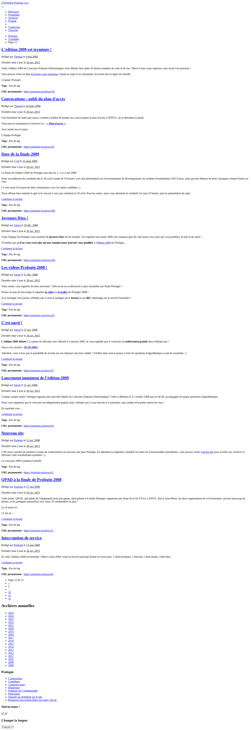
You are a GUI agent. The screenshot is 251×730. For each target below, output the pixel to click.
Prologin (21, 2)
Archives (13, 17)
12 (9, 598)
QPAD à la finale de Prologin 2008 (31, 479)
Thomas (18, 56)
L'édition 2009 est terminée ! (26, 49)
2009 (11, 662)
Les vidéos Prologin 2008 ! (24, 267)
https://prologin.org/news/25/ (39, 315)
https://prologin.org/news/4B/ (39, 210)
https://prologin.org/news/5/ (38, 530)
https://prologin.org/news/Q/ (39, 425)
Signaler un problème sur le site (25, 696)
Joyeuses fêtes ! (14, 218)
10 (9, 592)
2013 (11, 649)
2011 (10, 656)
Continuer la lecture (12, 199)
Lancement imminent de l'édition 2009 (35, 378)
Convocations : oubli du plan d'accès (33, 99)
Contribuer (14, 681)
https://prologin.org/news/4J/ (39, 146)
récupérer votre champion (44, 74)
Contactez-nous (16, 684)
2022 (11, 622)
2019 (11, 631)
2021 (11, 625)
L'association (15, 678)
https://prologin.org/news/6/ (38, 574)
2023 (11, 619)
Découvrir (13, 11)
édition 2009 (104, 242)
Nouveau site (12, 433)
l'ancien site (207, 451)
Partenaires (14, 693)
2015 (11, 643)
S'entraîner (14, 14)
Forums (12, 20)
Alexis (17, 225)
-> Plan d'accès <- (56, 123)
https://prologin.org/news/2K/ (39, 260)
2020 (11, 628)
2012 (11, 653)
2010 (11, 659)
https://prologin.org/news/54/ (39, 91)
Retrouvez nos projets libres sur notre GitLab (32, 700)
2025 (11, 613)
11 (9, 595)
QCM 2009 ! (31, 347)
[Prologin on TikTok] (6, 713)
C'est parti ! (11, 322)
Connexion (14, 27)
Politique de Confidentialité (23, 690)
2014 (11, 646)
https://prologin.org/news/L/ (39, 472)
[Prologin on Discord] (3, 713)
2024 (11, 616)
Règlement (14, 687)
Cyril (16, 161)
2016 (11, 640)
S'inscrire (13, 30)
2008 (11, 665)
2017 (11, 637)
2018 (11, 634)
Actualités (13, 39)
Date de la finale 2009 (20, 154)
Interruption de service (21, 538)
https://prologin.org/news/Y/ (39, 370)
